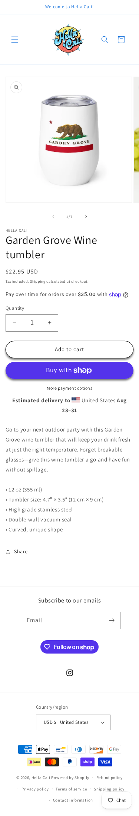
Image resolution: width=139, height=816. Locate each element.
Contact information (73, 800)
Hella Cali (41, 777)
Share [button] (21, 551)
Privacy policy (35, 789)
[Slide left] (53, 216)
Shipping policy (109, 789)
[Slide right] (86, 216)
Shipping (38, 281)
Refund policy (109, 777)
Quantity (15, 308)
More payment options (69, 388)
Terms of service (71, 789)
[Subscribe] (112, 620)
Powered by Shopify (70, 777)
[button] (15, 39)
